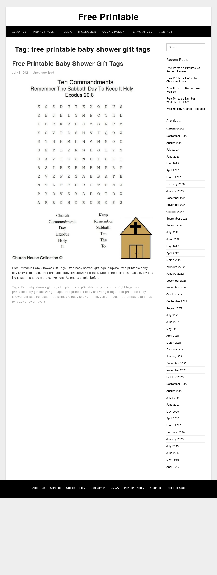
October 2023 (175, 129)
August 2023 (174, 143)
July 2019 (172, 446)
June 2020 (173, 404)
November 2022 (176, 205)
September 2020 (176, 384)
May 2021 (172, 329)
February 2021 (175, 349)
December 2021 (176, 281)
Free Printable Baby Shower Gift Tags (68, 63)
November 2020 (176, 370)
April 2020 (172, 418)
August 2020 (174, 391)
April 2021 (172, 335)
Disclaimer (87, 31)
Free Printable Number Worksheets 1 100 (180, 100)
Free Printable (108, 16)
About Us (19, 31)
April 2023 (172, 170)
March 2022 (173, 260)
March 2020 (173, 425)
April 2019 (172, 467)
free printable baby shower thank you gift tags (84, 296)
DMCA (67, 31)
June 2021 (173, 322)
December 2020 (176, 363)
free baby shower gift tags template (46, 287)
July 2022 (172, 232)
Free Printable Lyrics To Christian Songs (181, 80)
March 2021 (173, 342)
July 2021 (172, 315)
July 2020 (172, 398)
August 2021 (174, 308)
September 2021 (176, 301)
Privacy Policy (45, 31)
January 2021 (175, 356)
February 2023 (175, 184)
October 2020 (175, 377)
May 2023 (172, 163)
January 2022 (175, 274)
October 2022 (175, 212)
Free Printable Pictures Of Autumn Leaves (183, 69)
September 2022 (176, 218)
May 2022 (172, 246)
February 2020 (175, 432)
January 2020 (175, 439)
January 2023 (175, 191)
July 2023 (172, 149)
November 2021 (176, 287)
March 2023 (173, 177)
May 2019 (172, 460)
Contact (165, 31)
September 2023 (176, 136)
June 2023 (173, 156)
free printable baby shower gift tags (91, 292)
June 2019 (173, 453)
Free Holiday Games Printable (185, 109)
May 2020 (172, 411)
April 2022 (172, 253)
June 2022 (173, 239)
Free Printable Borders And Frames (183, 90)
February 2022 (175, 267)
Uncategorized (43, 72)
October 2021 (175, 294)
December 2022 (176, 198)
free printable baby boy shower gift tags (103, 287)
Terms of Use (142, 31)
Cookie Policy (113, 31)
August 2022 (174, 225)
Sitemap (155, 488)
